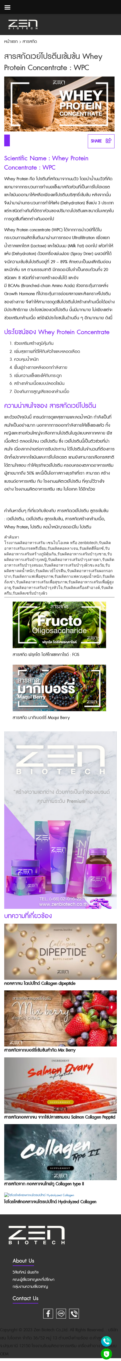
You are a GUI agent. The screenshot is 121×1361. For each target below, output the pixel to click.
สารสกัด (30, 41)
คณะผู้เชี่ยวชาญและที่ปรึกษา (33, 1280)
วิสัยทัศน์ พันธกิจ (26, 1272)
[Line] (61, 1313)
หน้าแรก (11, 41)
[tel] (74, 1313)
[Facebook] (48, 1313)
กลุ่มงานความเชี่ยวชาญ (30, 1287)
